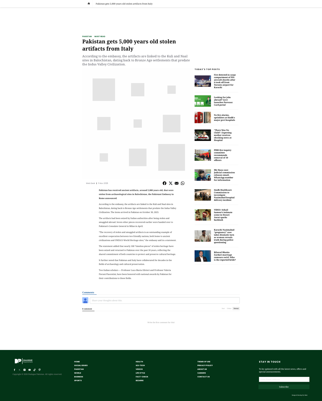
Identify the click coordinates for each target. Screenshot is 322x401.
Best (223, 308)
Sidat (306, 395)
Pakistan (87, 36)
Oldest (229, 308)
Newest (236, 308)
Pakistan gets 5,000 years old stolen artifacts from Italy (129, 45)
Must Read (99, 36)
